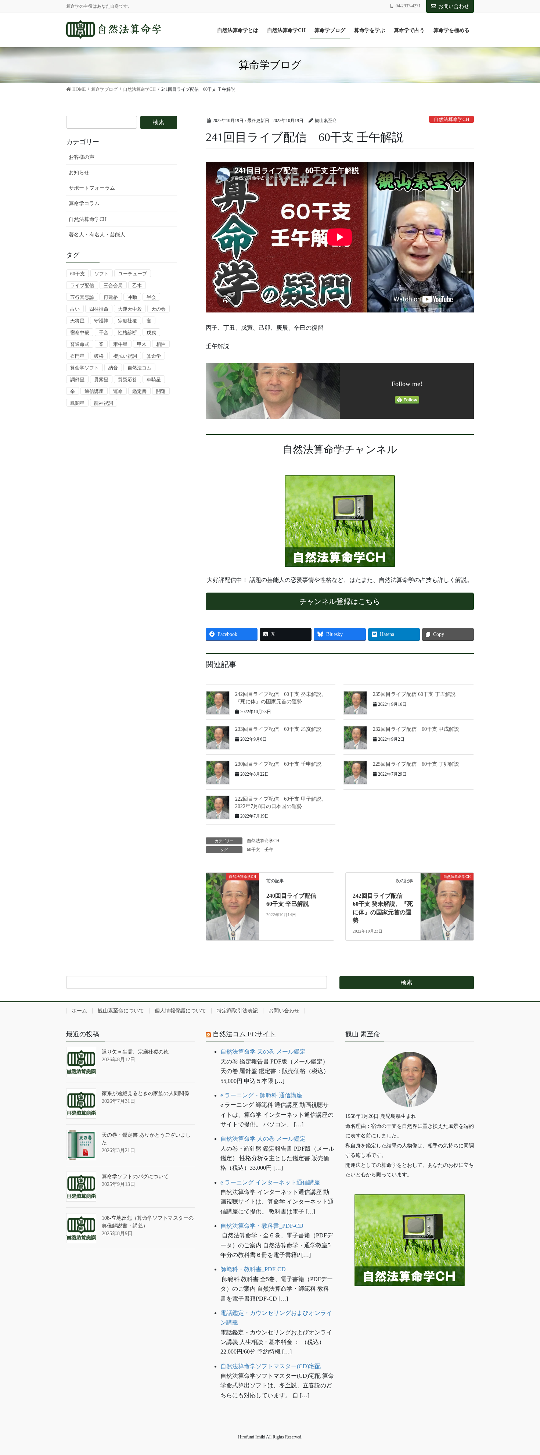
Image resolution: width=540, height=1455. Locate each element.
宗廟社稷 (127, 320)
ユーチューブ (132, 273)
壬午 (268, 849)
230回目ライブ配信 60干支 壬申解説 (278, 764)
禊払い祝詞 (125, 356)
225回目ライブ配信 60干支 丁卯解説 (416, 764)
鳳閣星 (77, 403)
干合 (103, 332)
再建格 (111, 297)
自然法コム (139, 368)
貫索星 (101, 379)
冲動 (132, 297)
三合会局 (113, 285)
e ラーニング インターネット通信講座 (270, 1182)
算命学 (154, 356)
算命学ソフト (84, 368)
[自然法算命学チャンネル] (340, 521)
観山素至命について (121, 1011)
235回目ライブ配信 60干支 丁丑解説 (414, 694)
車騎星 (154, 379)
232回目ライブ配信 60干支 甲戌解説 (416, 729)
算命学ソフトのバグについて (135, 1176)
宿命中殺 (79, 332)
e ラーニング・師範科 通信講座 (261, 1095)
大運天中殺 (130, 309)
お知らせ (79, 172)
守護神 (101, 320)
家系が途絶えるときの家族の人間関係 (145, 1093)
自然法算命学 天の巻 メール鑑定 (263, 1051)
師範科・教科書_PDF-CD (253, 1269)
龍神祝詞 (103, 403)
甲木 (142, 344)
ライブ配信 (82, 285)
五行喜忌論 (82, 297)
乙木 (137, 285)
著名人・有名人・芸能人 (97, 234)
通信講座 (94, 391)
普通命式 (79, 344)
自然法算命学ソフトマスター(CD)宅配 (270, 1366)
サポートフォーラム (92, 188)
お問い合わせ (453, 6)
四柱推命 (98, 309)
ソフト (101, 273)
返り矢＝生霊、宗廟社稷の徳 (135, 1052)
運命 (118, 391)
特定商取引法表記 (237, 1011)
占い (75, 309)
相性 (161, 344)
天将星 (77, 320)
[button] (409, 1308)
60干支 (253, 849)
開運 (161, 391)
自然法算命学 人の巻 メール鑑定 (263, 1139)
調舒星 (77, 379)
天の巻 (158, 309)
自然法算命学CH (451, 119)
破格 (99, 356)
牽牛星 (120, 344)
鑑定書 (139, 391)
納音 (113, 368)
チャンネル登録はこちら (339, 601)
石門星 (77, 356)
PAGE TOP (520, 1404)
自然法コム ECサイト (244, 1034)
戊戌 (151, 332)
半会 (151, 297)
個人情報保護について (180, 1011)
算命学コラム (84, 203)
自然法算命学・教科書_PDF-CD (261, 1226)
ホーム (79, 1011)
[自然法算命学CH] (232, 893)
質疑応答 (127, 379)
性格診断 (127, 332)
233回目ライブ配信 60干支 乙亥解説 (278, 729)
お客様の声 (81, 157)
